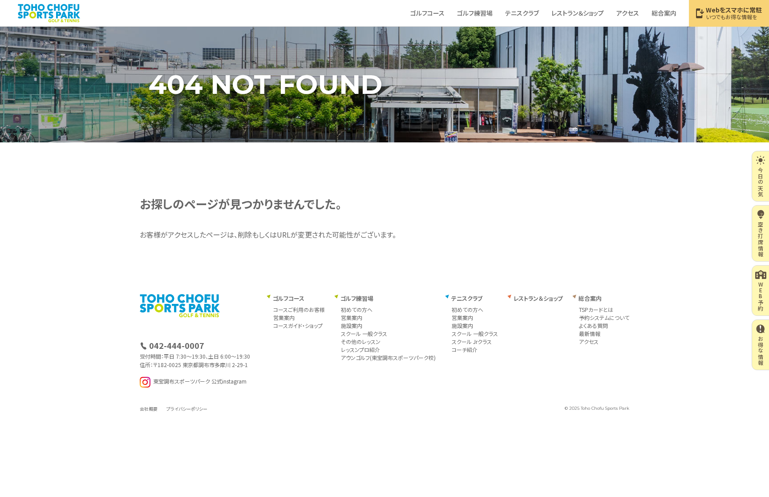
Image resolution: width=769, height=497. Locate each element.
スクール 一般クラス (364, 333)
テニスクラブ (522, 12)
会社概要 (149, 408)
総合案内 (664, 12)
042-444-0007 (176, 345)
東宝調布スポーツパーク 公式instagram (200, 381)
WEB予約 (761, 296)
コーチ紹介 (465, 349)
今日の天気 (761, 182)
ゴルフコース (427, 12)
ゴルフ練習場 (475, 12)
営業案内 (284, 317)
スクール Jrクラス (472, 341)
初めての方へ (356, 309)
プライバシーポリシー (186, 408)
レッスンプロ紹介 (360, 349)
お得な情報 (761, 350)
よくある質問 (593, 325)
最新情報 (589, 333)
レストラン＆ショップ (577, 12)
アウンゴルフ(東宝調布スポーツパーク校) (388, 357)
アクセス (627, 12)
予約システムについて (604, 317)
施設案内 (351, 325)
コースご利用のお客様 (299, 309)
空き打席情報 (761, 239)
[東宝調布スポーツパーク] (49, 13)
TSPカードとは (596, 309)
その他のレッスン (360, 341)
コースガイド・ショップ (298, 325)
